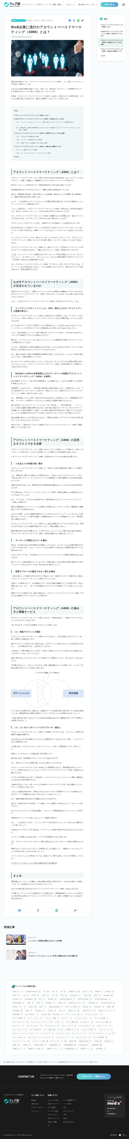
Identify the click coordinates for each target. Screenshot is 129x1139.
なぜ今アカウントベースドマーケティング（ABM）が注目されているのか (39, 119)
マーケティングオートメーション (22, 37)
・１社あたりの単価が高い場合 (29, 136)
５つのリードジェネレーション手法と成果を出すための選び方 (34, 863)
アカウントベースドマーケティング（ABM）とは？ (31, 115)
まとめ (16, 156)
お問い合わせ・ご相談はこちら (93, 1076)
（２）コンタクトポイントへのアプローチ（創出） (36, 153)
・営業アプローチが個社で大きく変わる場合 (33, 143)
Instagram (111, 1114)
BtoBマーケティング (49, 1062)
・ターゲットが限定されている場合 (31, 140)
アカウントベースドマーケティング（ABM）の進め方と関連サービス (37, 146)
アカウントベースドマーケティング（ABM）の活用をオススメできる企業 (39, 133)
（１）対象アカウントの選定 (28, 150)
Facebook (111, 1108)
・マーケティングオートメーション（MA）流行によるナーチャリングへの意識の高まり (46, 122)
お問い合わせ (109, 4)
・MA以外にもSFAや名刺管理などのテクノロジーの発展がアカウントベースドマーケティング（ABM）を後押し (49, 129)
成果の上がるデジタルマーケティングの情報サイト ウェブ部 (24, 1062)
